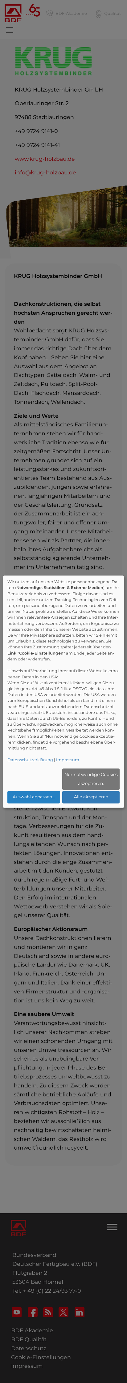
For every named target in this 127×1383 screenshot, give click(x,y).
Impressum (67, 760)
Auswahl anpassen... (34, 797)
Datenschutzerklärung (30, 760)
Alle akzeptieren (91, 797)
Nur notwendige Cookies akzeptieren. (91, 779)
